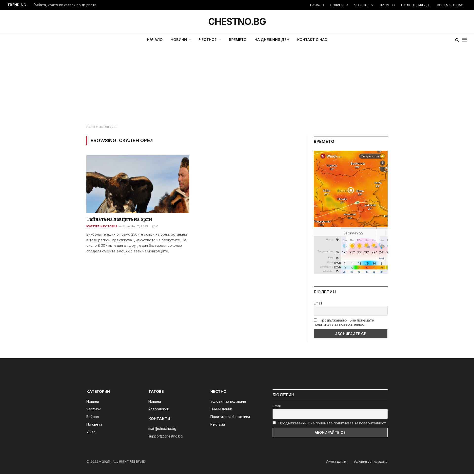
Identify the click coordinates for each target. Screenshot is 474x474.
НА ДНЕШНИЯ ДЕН (416, 5)
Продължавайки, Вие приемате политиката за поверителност (344, 322)
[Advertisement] (237, 85)
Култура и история (101, 226)
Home (90, 127)
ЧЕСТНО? (361, 5)
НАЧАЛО (317, 5)
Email (318, 303)
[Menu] (464, 39)
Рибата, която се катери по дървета (65, 5)
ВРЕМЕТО (387, 5)
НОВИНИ (337, 5)
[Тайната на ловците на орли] (137, 184)
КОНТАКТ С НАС (450, 5)
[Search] (457, 39)
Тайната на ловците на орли (119, 219)
